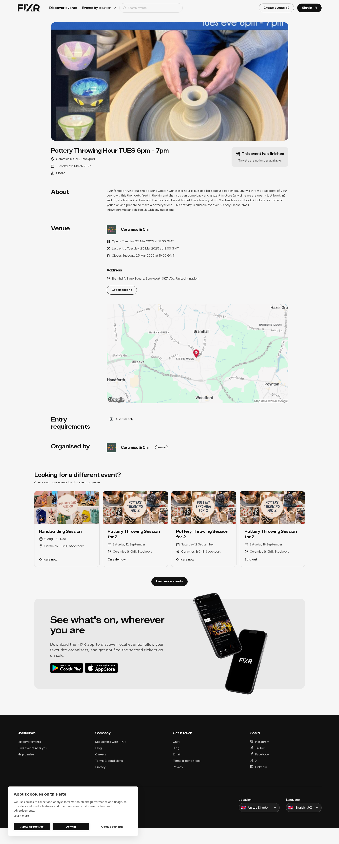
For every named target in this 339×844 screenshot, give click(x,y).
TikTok (260, 748)
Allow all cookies (31, 826)
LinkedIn (261, 767)
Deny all (71, 826)
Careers (100, 754)
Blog (98, 748)
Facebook (262, 754)
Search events (137, 8)
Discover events (63, 8)
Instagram (262, 742)
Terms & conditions (109, 761)
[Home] (29, 8)
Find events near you (32, 748)
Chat (176, 742)
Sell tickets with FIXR (110, 742)
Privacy (100, 767)
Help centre (26, 754)
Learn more (21, 816)
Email (176, 754)
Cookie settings (112, 826)
